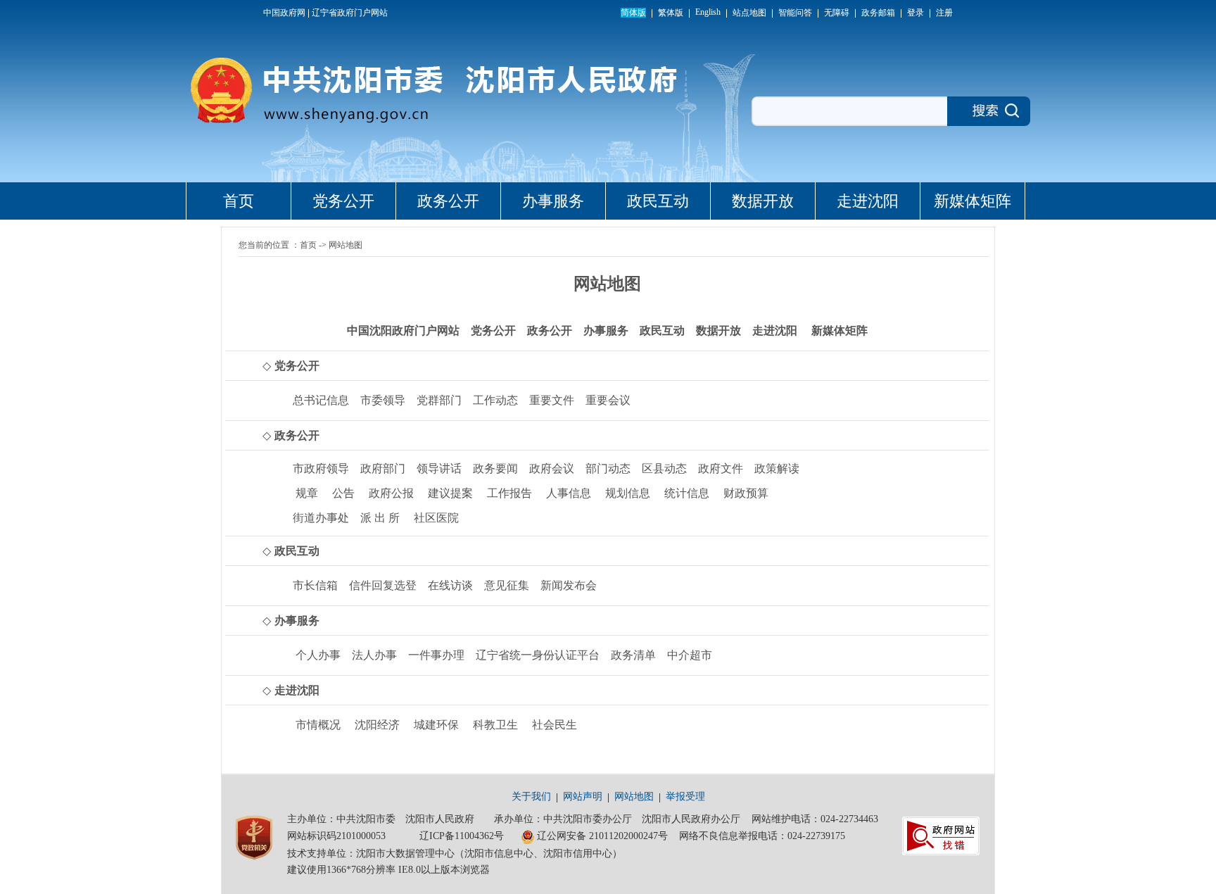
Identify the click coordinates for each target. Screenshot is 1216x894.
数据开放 (763, 201)
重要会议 (608, 400)
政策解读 (776, 468)
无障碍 (836, 13)
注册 (944, 13)
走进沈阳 (868, 201)
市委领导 (382, 400)
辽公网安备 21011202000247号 (602, 836)
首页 (238, 201)
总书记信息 (321, 400)
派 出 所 (380, 518)
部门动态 (608, 468)
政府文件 (720, 468)
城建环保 (436, 725)
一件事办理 (436, 655)
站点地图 (749, 13)
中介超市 (689, 655)
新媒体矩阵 (972, 201)
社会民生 (554, 725)
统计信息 (686, 493)
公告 (343, 493)
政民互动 (658, 201)
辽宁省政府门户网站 (350, 13)
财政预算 (745, 493)
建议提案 (450, 493)
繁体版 (670, 13)
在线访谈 (450, 585)
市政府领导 (321, 468)
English (708, 12)
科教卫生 (495, 725)
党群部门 (439, 400)
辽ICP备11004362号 (461, 836)
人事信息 (568, 493)
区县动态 (664, 468)
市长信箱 (315, 585)
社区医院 (436, 518)
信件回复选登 (383, 585)
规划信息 (627, 493)
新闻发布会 (568, 585)
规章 (307, 493)
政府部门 (382, 468)
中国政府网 (284, 13)
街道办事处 (321, 518)
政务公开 (448, 201)
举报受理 (685, 796)
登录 (915, 13)
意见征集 (506, 585)
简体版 (633, 13)
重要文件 (551, 400)
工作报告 (509, 493)
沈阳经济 (377, 725)
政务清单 (633, 655)
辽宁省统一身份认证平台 (538, 655)
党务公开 (343, 201)
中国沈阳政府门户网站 (403, 330)
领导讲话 (439, 468)
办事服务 (553, 201)
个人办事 (318, 655)
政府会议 (551, 468)
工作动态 (495, 400)
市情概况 (318, 725)
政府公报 (391, 493)
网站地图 (345, 245)
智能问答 (795, 13)
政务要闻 (495, 468)
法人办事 (374, 655)
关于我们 (531, 796)
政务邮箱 (878, 13)
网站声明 (582, 796)
